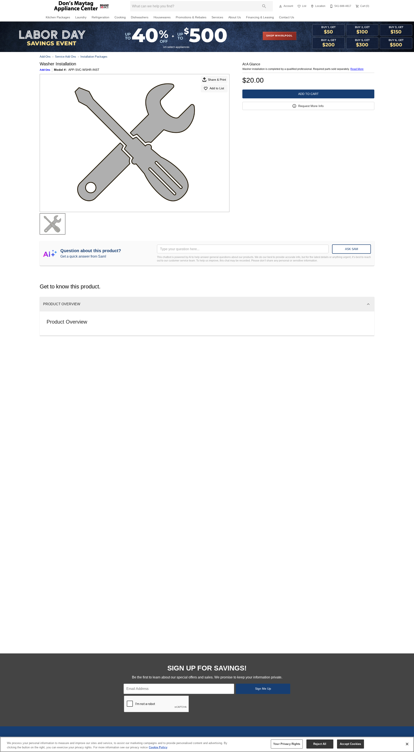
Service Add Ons (65, 56)
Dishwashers (139, 17)
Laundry (80, 17)
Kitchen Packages (58, 17)
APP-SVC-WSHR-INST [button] (83, 69)
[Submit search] (264, 6)
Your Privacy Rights (286, 744)
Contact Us (286, 17)
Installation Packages (93, 56)
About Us (234, 17)
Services (217, 17)
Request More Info (311, 106)
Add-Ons (45, 56)
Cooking (120, 17)
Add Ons (45, 69)
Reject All (319, 744)
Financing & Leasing (260, 17)
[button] (280, 6)
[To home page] (81, 6)
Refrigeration (100, 17)
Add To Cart (308, 94)
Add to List (217, 88)
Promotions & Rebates (191, 17)
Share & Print (217, 79)
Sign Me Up (263, 688)
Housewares (162, 17)
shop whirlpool (279, 36)
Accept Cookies (350, 744)
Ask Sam (351, 249)
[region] (207, 744)
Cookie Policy (158, 747)
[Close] (407, 744)
